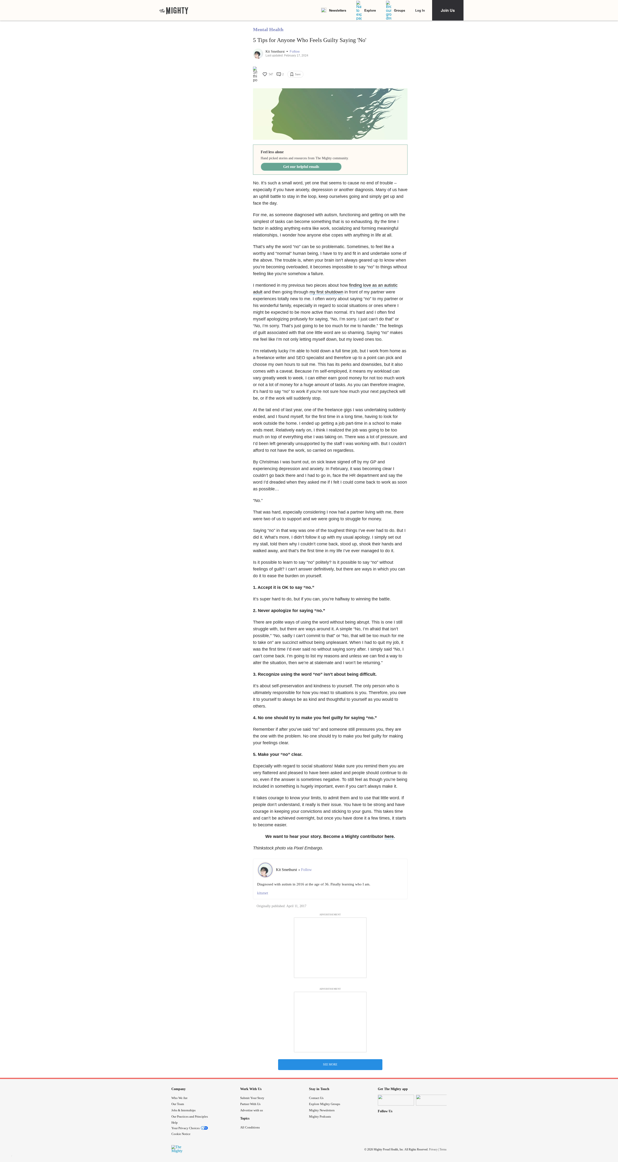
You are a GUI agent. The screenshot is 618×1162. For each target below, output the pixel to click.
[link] (173, 10)
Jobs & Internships (183, 1110)
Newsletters (337, 10)
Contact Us (316, 1098)
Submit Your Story (252, 1098)
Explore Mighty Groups (324, 1104)
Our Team (177, 1104)
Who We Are (179, 1098)
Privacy (433, 1149)
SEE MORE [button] (330, 1064)
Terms (443, 1149)
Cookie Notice (180, 1134)
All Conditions (250, 1127)
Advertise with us (251, 1110)
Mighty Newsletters (322, 1110)
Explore (370, 10)
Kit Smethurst (276, 51)
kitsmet (262, 893)
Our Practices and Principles (189, 1116)
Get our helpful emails (301, 167)
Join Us (448, 10)
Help (174, 1122)
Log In (420, 10)
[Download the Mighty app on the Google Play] (434, 1100)
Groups (399, 10)
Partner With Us (250, 1104)
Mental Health (268, 29)
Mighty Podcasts (320, 1116)
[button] (295, 51)
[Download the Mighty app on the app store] (396, 1100)
